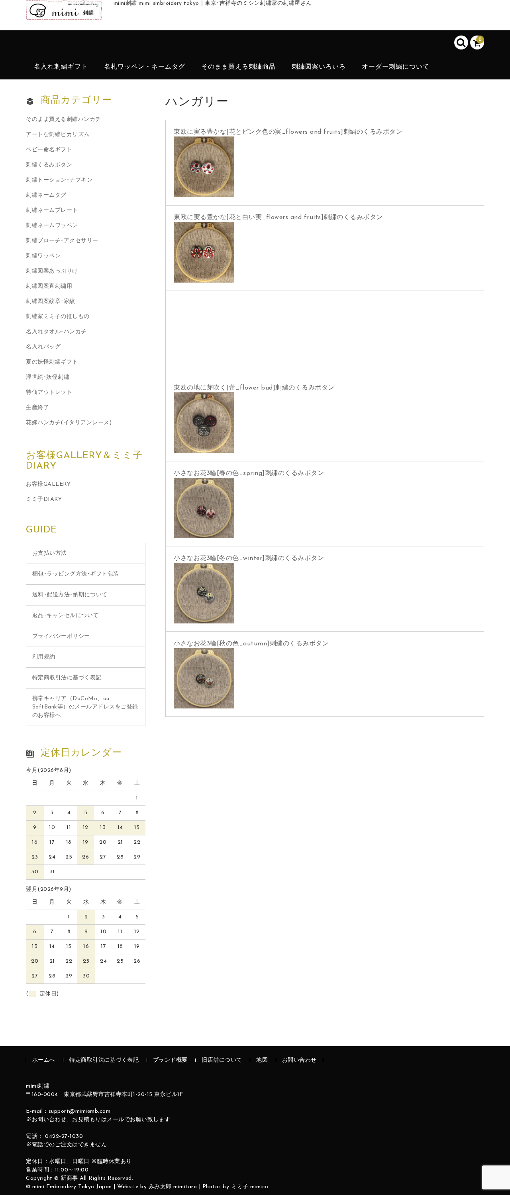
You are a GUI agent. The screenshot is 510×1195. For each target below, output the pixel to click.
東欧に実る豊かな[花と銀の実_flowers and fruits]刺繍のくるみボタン (278, 303)
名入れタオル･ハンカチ (56, 332)
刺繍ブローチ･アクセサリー (62, 241)
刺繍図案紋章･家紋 (50, 302)
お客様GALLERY (48, 484)
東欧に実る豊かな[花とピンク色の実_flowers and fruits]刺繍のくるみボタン (288, 132)
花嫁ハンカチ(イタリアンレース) (69, 423)
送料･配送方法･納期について (70, 595)
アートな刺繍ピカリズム (58, 135)
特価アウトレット (49, 393)
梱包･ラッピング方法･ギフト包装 (75, 574)
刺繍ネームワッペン (52, 226)
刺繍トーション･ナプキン (59, 180)
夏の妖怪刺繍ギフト (52, 362)
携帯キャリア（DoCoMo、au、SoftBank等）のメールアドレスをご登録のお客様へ (85, 707)
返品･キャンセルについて (65, 616)
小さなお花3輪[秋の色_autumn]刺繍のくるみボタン (251, 644)
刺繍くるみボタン (49, 165)
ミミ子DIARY (44, 500)
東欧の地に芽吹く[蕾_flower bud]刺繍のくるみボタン (254, 388)
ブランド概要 (170, 1060)
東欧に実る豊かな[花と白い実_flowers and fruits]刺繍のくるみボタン (278, 217)
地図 (262, 1060)
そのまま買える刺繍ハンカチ (63, 120)
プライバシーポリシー (61, 636)
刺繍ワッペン (43, 256)
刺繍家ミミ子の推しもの (58, 317)
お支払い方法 (49, 553)
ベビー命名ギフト (49, 150)
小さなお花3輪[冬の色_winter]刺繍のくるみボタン (249, 558)
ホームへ (43, 1060)
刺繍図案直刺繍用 (49, 286)
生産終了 (37, 408)
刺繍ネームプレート (52, 211)
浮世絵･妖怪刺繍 (47, 377)
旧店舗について (222, 1060)
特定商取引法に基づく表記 (67, 678)
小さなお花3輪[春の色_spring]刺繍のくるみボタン (249, 473)
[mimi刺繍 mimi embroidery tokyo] (64, 11)
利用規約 (43, 657)
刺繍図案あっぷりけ (52, 271)
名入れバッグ (43, 347)
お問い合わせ (299, 1060)
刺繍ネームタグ (46, 195)
